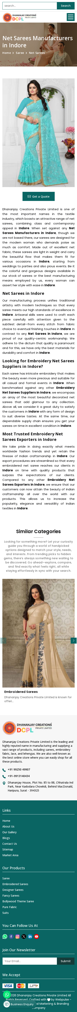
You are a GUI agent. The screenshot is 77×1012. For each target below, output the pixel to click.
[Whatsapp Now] (7, 995)
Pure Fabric (9, 907)
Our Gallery (9, 832)
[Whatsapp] (4, 936)
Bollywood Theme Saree (18, 901)
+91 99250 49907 (19, 769)
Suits (5, 913)
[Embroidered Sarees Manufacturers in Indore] (38, 633)
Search (66, 6)
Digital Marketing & (43, 1004)
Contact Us (9, 844)
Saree (20, 53)
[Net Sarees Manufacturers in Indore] (38, 132)
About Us (8, 826)
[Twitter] (23, 936)
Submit (66, 961)
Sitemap (7, 849)
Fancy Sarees (10, 895)
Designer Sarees (12, 890)
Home (6, 53)
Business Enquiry (22, 1004)
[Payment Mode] (20, 985)
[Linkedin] (30, 936)
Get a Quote (41, 196)
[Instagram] (17, 936)
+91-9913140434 (19, 776)
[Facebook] (11, 936)
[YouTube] (36, 936)
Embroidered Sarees (21, 692)
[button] (74, 641)
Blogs (6, 838)
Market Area (10, 855)
